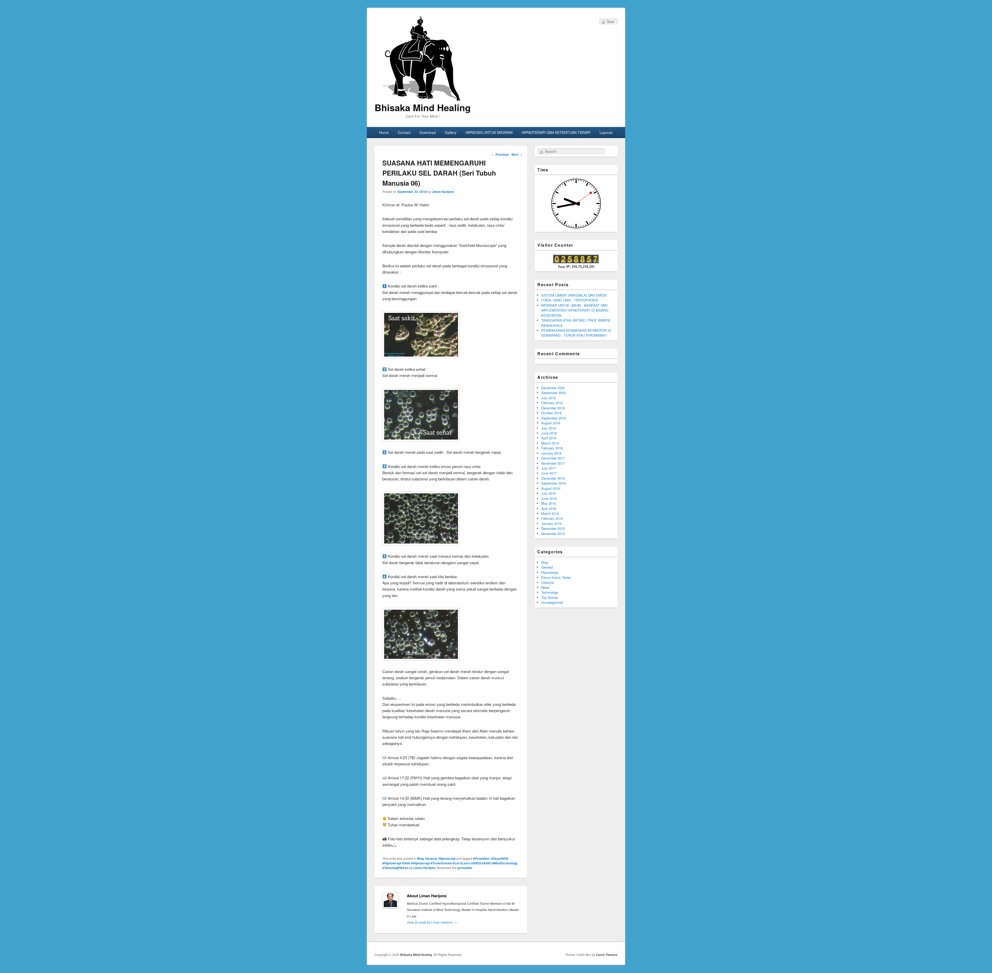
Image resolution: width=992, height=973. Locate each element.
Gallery (450, 132)
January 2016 (551, 523)
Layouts (606, 132)
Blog (420, 858)
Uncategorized (552, 602)
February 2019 (552, 402)
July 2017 (548, 468)
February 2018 (552, 448)
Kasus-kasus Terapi (556, 577)
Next (517, 154)
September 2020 (553, 392)
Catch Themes (606, 954)
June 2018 (549, 433)
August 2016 (550, 488)
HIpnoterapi (446, 858)
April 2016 (548, 508)
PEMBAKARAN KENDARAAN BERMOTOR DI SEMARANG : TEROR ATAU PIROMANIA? (576, 333)
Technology (549, 592)
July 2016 (548, 493)
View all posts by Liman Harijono (432, 922)
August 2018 (550, 422)
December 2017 (553, 458)
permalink (464, 867)
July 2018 (548, 428)
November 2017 (553, 463)
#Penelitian (481, 858)
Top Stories (549, 597)
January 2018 (551, 453)
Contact (404, 132)
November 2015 (553, 533)
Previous (500, 154)
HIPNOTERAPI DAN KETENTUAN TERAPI (556, 132)
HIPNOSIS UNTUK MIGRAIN (489, 132)
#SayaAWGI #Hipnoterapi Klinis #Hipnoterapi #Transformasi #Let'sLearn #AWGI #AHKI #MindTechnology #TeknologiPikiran (450, 863)
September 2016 (553, 483)
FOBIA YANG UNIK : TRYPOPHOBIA (569, 300)
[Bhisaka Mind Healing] (422, 58)
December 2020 (553, 387)
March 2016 (550, 513)
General (431, 858)
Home (384, 132)
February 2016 (552, 518)
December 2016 (553, 478)
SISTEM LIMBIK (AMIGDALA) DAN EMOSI (574, 295)
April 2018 (548, 437)
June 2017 (549, 473)
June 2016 (549, 498)
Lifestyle (547, 582)
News (545, 587)
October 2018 (551, 412)
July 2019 (548, 397)
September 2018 (553, 418)
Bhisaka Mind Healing (423, 107)
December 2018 (553, 407)
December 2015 (553, 528)
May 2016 (548, 503)
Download (428, 132)
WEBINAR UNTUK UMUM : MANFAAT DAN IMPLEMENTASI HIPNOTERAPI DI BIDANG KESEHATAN (574, 310)
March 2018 (550, 443)
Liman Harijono (443, 191)
